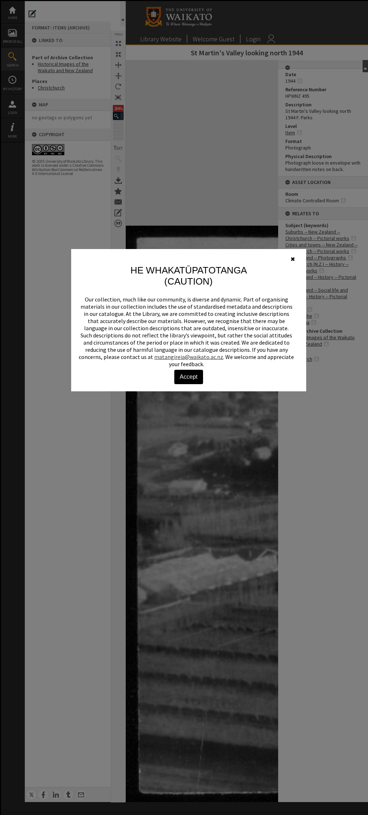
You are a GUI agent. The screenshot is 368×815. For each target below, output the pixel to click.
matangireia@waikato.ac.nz (188, 356)
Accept (188, 377)
